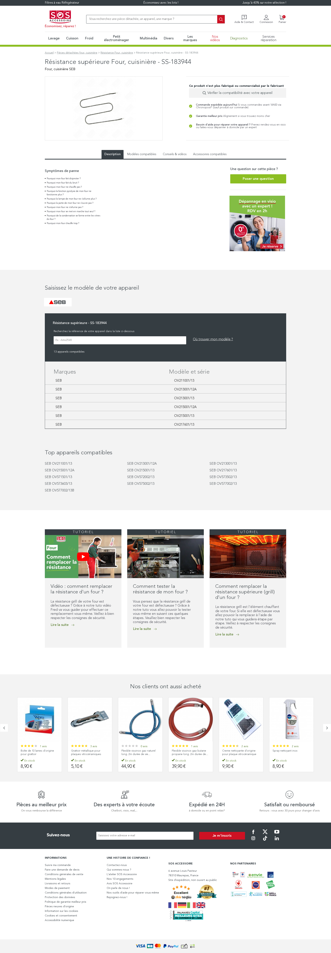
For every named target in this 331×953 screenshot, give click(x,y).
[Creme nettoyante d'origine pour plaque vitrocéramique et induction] (191, 719)
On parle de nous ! (118, 888)
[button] (46, 655)
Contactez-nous (117, 865)
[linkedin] (276, 841)
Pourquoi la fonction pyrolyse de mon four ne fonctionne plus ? (69, 193)
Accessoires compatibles (210, 154)
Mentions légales (55, 879)
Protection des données (60, 897)
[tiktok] (265, 841)
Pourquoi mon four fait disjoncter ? (64, 179)
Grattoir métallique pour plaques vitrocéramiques (36, 752)
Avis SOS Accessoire (119, 883)
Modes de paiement (57, 888)
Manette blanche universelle (290, 750)
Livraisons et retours (57, 883)
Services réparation (268, 38)
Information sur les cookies (61, 911)
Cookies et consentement (61, 915)
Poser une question (258, 179)
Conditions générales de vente (64, 874)
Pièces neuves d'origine (59, 906)
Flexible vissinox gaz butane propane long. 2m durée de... (139, 752)
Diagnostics (239, 38)
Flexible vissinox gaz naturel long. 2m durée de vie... (88, 752)
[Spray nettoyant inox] (241, 719)
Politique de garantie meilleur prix (65, 902)
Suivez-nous (58, 835)
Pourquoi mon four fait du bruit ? (63, 183)
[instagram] (253, 841)
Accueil (49, 52)
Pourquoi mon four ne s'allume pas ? (65, 207)
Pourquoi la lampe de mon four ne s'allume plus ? (72, 199)
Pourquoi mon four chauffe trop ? (63, 223)
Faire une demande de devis (62, 869)
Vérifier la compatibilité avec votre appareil (240, 93)
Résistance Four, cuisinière (117, 52)
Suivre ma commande (58, 865)
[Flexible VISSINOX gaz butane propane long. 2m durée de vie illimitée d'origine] (140, 719)
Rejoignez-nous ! (117, 897)
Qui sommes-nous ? (119, 869)
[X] (265, 834)
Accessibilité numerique (59, 920)
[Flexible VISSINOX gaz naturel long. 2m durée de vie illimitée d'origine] (90, 719)
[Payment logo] (165, 946)
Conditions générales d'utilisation (66, 892)
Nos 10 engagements (120, 879)
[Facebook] (253, 834)
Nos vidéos (215, 38)
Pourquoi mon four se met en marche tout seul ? (71, 211)
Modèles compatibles (141, 154)
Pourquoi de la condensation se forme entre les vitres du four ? (73, 217)
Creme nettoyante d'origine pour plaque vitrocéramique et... (189, 754)
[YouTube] (276, 834)
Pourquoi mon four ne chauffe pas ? (64, 187)
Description (112, 154)
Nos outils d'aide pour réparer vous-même (133, 892)
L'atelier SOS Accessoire (122, 874)
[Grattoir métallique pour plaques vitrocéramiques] (39, 719)
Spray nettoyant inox (234, 750)
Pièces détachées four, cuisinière (77, 52)
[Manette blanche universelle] (291, 719)
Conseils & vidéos (175, 154)
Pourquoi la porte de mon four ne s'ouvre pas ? (70, 203)
